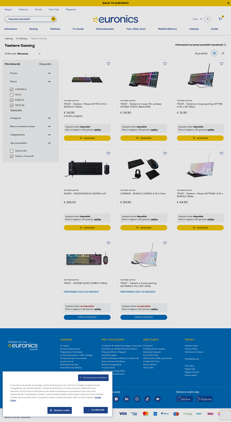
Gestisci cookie (62, 410)
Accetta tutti (97, 410)
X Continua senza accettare (93, 377)
